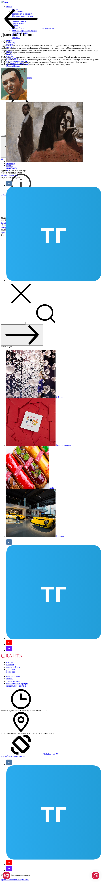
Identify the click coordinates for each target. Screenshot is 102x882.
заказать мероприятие (16, 686)
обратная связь (13, 676)
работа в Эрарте (13, 667)
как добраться (7, 756)
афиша (9, 54)
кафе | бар (10, 42)
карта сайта (24, 880)
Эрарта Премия (13, 66)
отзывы (9, 679)
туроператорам (13, 681)
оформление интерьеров (17, 683)
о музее (9, 662)
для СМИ (10, 669)
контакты (16, 37)
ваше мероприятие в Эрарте (24, 30)
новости (10, 665)
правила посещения (10, 880)
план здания (19, 756)
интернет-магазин (9, 175)
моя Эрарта (11, 168)
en (2, 158)
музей (9, 7)
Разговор (10, 163)
